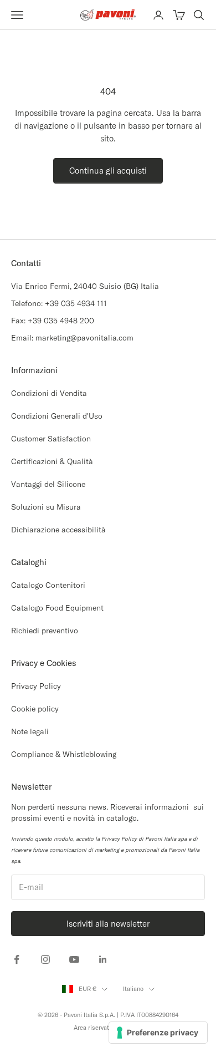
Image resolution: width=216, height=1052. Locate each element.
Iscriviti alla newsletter (108, 923)
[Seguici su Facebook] (16, 959)
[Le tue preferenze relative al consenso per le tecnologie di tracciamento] (158, 1032)
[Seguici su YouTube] (74, 959)
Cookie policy (35, 709)
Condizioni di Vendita (49, 393)
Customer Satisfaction (51, 439)
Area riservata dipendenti (108, 1027)
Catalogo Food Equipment (57, 608)
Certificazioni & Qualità (52, 461)
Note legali (30, 731)
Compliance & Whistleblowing (63, 754)
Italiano (133, 989)
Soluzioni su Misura (46, 507)
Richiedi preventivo (44, 631)
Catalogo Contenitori (48, 585)
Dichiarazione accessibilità (58, 530)
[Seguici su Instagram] (45, 959)
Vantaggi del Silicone (48, 484)
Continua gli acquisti (108, 170)
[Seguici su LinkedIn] (103, 959)
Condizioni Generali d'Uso (56, 416)
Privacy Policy (36, 686)
